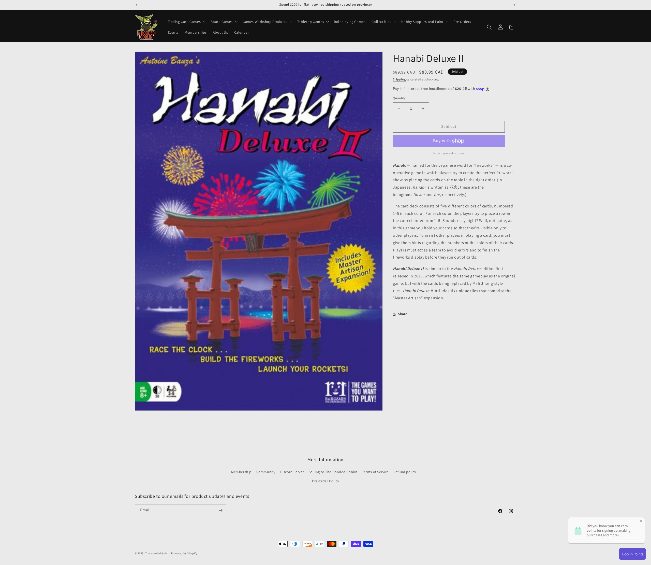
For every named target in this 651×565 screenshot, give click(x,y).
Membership (241, 472)
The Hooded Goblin (158, 553)
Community (265, 472)
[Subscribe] (220, 510)
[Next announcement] (514, 5)
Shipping (399, 79)
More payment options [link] (449, 153)
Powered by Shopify (184, 553)
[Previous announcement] (136, 5)
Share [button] (402, 314)
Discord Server (292, 472)
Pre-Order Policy (325, 481)
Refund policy (404, 472)
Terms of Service (375, 472)
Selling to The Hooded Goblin (333, 472)
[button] (186, 21)
